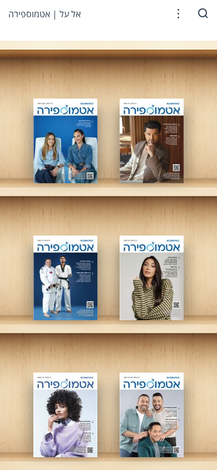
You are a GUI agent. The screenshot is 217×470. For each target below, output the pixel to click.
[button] (178, 13)
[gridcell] (65, 141)
